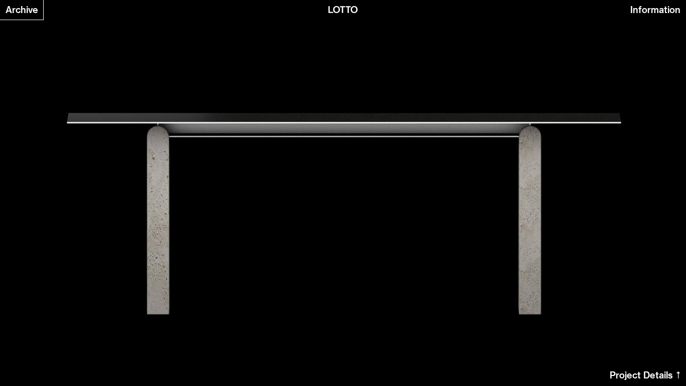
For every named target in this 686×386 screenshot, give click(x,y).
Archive (22, 10)
